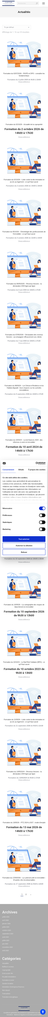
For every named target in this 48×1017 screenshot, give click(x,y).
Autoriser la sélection (24, 546)
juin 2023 (5, 944)
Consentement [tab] (8, 469)
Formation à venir (8, 980)
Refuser (24, 552)
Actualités (5, 963)
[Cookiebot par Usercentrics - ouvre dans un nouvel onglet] (35, 463)
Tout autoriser (24, 539)
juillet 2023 (5, 940)
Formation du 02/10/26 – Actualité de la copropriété (24, 124)
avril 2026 (5, 920)
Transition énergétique (10, 997)
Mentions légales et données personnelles (27, 1015)
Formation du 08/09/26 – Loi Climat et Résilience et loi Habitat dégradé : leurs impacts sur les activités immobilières (24, 388)
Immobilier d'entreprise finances (13, 987)
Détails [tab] (21, 469)
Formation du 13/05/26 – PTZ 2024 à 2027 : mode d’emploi (24, 822)
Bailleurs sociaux (8, 967)
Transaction (6, 994)
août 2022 (5, 950)
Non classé (6, 990)
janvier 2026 (6, 924)
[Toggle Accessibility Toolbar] (43, 1012)
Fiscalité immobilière (9, 977)
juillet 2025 (5, 927)
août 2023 (5, 937)
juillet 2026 (5, 917)
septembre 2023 (7, 934)
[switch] (42, 515)
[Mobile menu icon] (43, 3)
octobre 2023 (6, 930)
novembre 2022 (7, 947)
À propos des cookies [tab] (36, 469)
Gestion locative (7, 983)
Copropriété (6, 970)
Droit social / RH (7, 973)
